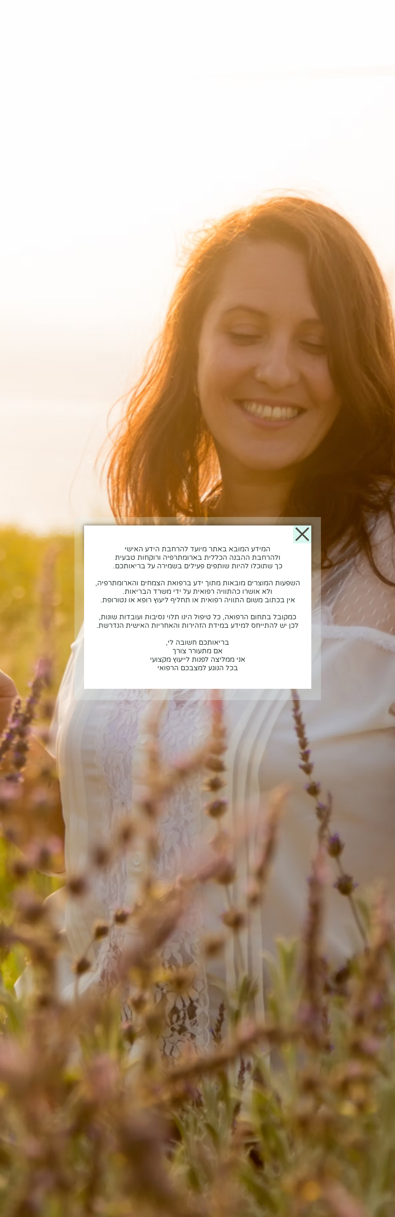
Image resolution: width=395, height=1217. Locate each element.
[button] (302, 534)
